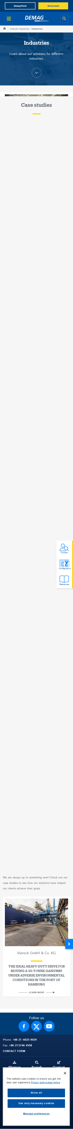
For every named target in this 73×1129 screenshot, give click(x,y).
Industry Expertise (19, 29)
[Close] (65, 1073)
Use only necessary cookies (36, 1103)
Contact (59, 1067)
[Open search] (64, 19)
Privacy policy (38, 1083)
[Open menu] (8, 18)
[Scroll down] (36, 73)
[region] (36, 1096)
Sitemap (14, 1067)
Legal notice (53, 1083)
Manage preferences (36, 1114)
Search (37, 1067)
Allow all (36, 1093)
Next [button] (69, 944)
